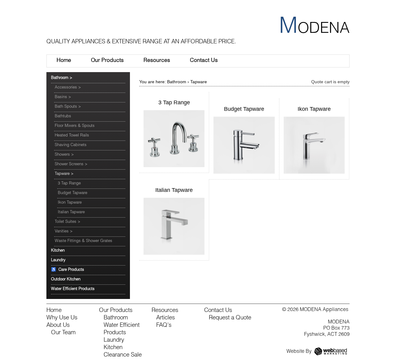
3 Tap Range (69, 184)
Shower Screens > (71, 164)
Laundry (58, 260)
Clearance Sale (123, 355)
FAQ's (163, 325)
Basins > (63, 97)
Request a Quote (230, 318)
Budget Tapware (72, 193)
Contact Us (204, 60)
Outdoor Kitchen (65, 280)
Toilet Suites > (67, 222)
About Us (58, 325)
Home (64, 60)
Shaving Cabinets (71, 145)
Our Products (107, 60)
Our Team (63, 333)
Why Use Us (61, 318)
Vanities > (64, 232)
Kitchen (58, 251)
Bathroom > (61, 78)
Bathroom (176, 81)
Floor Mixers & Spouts (75, 126)
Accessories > (68, 88)
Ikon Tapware (70, 203)
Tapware (198, 81)
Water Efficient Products (73, 289)
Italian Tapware (71, 212)
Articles (165, 318)
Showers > (64, 155)
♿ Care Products (67, 270)
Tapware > (64, 174)
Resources (157, 60)
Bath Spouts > (68, 107)
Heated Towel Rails (72, 136)
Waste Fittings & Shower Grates (83, 241)
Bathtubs (63, 117)
